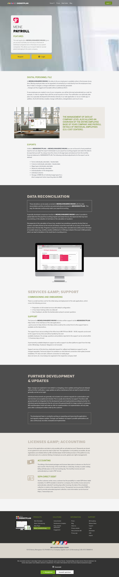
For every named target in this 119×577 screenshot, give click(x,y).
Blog (71, 3)
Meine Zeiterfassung (39, 523)
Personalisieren (57, 576)
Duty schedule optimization (57, 526)
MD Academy (92, 521)
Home (51, 3)
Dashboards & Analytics (60, 523)
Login (107, 3)
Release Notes (92, 523)
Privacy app (74, 533)
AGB (90, 533)
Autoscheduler (57, 521)
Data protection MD (76, 530)
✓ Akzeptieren (47, 572)
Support (91, 526)
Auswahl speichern (65, 572)
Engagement (57, 530)
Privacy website (75, 528)
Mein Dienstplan (38, 521)
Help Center (65, 3)
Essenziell (58, 567)
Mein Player (37, 526)
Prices (58, 3)
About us (73, 526)
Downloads (92, 530)
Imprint (91, 535)
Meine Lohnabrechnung (40, 528)
